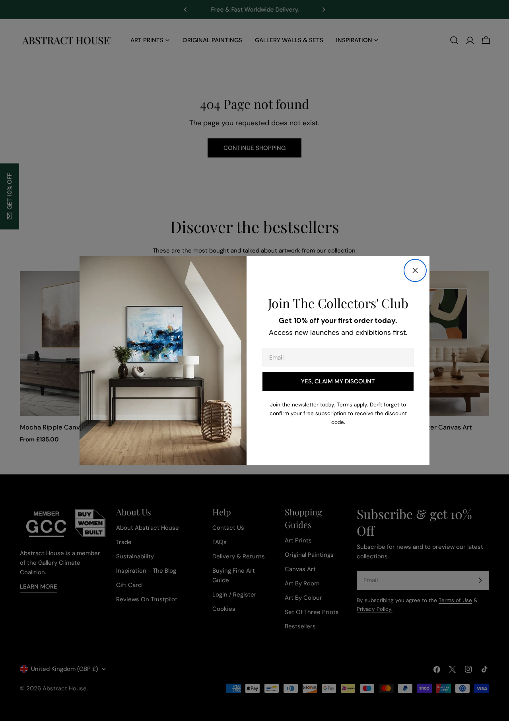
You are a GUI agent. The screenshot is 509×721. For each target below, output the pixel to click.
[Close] (415, 270)
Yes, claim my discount (338, 381)
